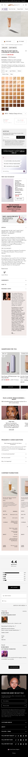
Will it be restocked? (5, 457)
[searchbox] (15, 596)
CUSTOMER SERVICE (6, 722)
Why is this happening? (6, 461)
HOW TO (3, 284)
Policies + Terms (6, 731)
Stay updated (20, 137)
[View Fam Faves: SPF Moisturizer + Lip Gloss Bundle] (10, 363)
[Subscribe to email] (24, 701)
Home (2, 44)
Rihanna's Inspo (6, 288)
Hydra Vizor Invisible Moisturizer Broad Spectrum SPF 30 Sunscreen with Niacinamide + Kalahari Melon (20, 185)
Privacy (14, 753)
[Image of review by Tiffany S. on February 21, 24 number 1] (4, 619)
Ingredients (5, 280)
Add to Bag (19, 198)
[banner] (14, 208)
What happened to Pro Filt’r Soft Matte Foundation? (13, 444)
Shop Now (10, 387)
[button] (26, 50)
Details (3, 227)
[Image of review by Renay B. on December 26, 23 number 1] (4, 654)
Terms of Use (7, 141)
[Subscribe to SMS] (24, 705)
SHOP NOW (11, 429)
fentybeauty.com (22, 449)
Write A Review (14, 587)
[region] (14, 573)
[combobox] (20, 605)
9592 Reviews (12, 57)
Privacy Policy (22, 141)
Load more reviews (14, 667)
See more (3, 639)
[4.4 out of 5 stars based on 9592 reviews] (4, 57)
